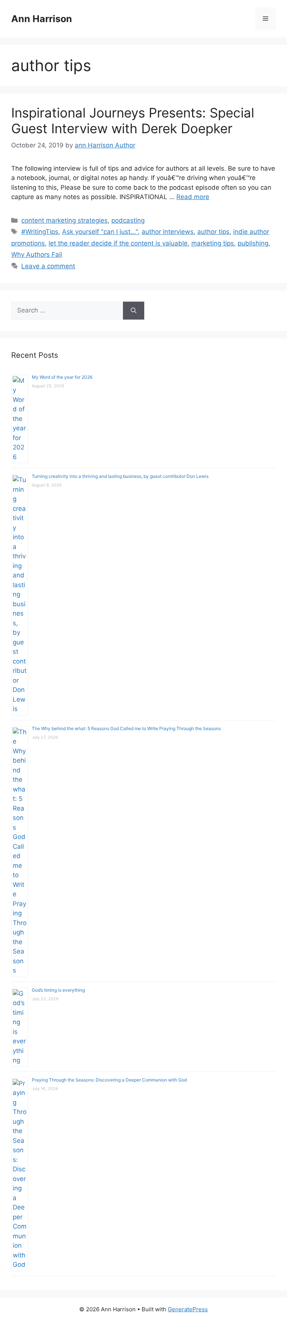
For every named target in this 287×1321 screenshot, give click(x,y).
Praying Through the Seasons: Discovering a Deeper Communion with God (109, 1080)
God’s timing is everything (58, 990)
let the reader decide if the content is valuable (118, 243)
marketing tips (212, 243)
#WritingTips (39, 231)
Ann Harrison (41, 18)
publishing (253, 243)
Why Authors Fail (36, 254)
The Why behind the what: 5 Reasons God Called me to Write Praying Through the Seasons (126, 728)
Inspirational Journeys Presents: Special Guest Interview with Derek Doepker (132, 120)
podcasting (128, 220)
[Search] (133, 311)
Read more (192, 197)
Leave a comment (48, 266)
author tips (213, 231)
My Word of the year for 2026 (62, 377)
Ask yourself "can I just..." (100, 231)
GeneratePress (188, 1309)
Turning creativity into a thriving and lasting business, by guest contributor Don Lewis (120, 476)
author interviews (168, 231)
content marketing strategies (64, 220)
